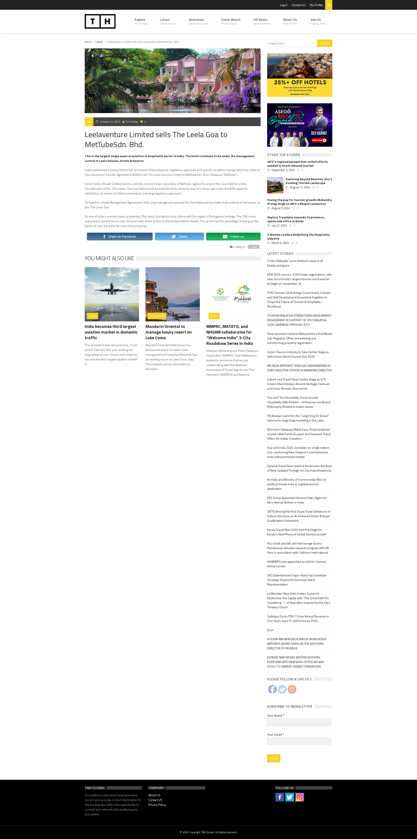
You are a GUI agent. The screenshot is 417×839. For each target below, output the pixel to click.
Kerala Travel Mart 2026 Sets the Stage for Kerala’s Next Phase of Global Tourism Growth (296, 531)
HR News (261, 21)
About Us (290, 21)
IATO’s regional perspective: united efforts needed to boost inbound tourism (297, 164)
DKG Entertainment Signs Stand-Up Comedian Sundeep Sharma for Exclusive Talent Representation (297, 580)
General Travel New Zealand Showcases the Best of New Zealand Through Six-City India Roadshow (299, 468)
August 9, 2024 (280, 208)
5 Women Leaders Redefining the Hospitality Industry (298, 236)
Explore (141, 21)
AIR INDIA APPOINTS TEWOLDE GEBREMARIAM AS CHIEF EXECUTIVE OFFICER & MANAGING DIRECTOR (299, 367)
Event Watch (230, 21)
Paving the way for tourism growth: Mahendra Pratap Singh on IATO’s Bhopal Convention (299, 202)
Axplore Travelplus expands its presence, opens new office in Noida (296, 219)
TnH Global (132, 122)
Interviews (198, 21)
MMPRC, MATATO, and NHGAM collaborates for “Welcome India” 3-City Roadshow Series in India (229, 335)
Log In (284, 5)
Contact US (155, 800)
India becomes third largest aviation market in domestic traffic (111, 332)
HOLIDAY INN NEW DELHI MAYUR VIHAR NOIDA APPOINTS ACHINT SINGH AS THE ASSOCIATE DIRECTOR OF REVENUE (296, 643)
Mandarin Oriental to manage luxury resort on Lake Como (169, 332)
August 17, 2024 (300, 187)
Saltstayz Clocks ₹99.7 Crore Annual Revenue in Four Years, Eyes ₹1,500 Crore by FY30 (298, 618)
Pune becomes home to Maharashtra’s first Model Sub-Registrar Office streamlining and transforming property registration (299, 338)
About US (154, 795)
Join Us (318, 21)
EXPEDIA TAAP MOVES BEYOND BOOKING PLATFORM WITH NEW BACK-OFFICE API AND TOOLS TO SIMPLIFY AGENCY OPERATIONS (295, 662)
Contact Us (299, 5)
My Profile (316, 5)
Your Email (275, 735)
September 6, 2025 (283, 170)
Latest (168, 21)
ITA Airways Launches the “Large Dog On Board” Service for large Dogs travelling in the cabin (298, 418)
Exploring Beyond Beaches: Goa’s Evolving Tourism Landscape (309, 181)
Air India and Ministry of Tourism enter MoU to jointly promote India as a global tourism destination (296, 484)
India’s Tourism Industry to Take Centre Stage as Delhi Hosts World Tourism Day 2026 (298, 354)
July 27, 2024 (279, 225)
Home (88, 42)
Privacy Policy (157, 804)
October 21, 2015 (110, 122)
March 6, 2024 (280, 243)
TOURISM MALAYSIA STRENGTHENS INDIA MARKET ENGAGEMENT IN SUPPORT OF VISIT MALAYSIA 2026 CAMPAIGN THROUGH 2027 (299, 320)
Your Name (276, 715)
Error (270, 630)
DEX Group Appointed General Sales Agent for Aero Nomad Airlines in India (297, 500)
